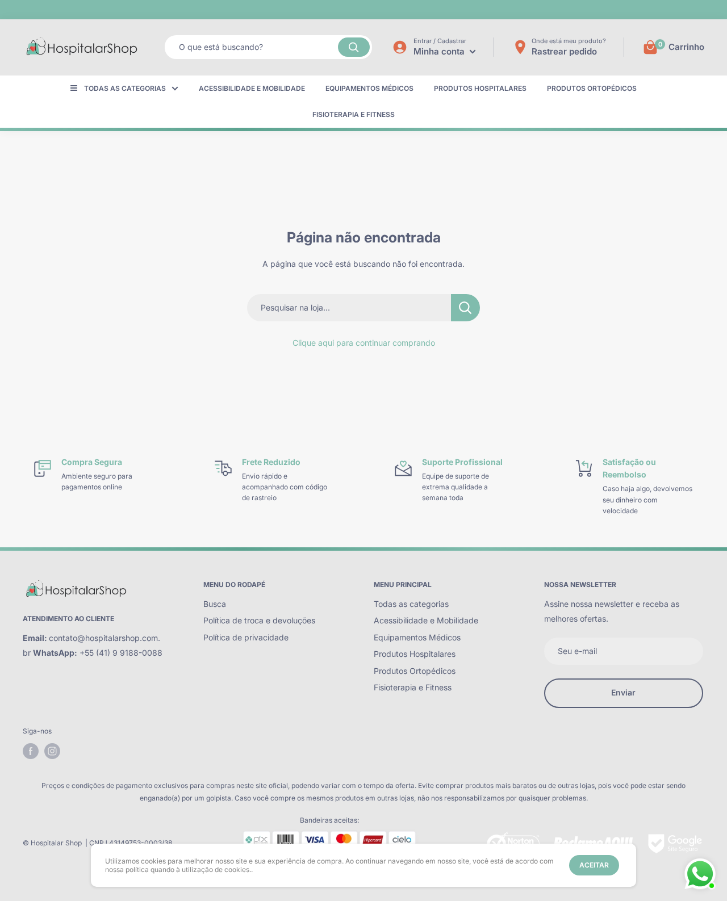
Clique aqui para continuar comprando (364, 342)
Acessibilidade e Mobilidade (252, 88)
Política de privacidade (246, 637)
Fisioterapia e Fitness (353, 114)
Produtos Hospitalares (480, 88)
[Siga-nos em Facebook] (31, 751)
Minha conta (440, 51)
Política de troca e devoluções (259, 620)
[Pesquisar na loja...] (465, 307)
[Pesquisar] (354, 47)
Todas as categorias (125, 88)
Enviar (623, 692)
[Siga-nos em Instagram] (52, 751)
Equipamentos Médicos (369, 88)
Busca (214, 604)
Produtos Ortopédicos (592, 88)
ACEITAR (594, 865)
